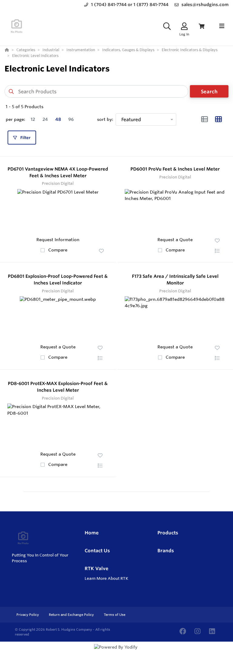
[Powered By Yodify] (116, 652)
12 (33, 119)
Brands (165, 550)
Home (92, 533)
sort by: (105, 119)
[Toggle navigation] (222, 26)
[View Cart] (201, 26)
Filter (25, 137)
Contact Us (97, 550)
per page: (15, 119)
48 (58, 119)
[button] (101, 251)
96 (71, 119)
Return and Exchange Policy (72, 615)
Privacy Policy (28, 615)
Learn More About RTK (106, 578)
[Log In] (184, 26)
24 (45, 119)
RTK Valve (96, 568)
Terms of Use (114, 615)
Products (167, 533)
